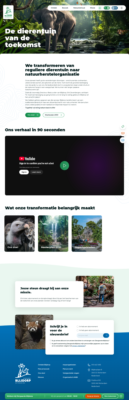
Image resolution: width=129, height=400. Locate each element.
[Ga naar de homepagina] (8, 12)
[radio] (87, 326)
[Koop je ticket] (123, 126)
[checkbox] (93, 328)
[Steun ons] (123, 133)
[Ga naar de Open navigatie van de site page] (121, 8)
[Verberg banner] (121, 396)
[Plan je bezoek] (123, 140)
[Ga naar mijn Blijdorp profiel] (100, 8)
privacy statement (78, 346)
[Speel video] (64, 165)
